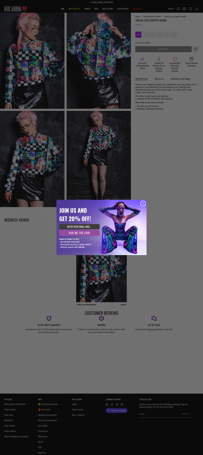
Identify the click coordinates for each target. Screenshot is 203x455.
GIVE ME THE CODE (79, 233)
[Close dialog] (143, 203)
